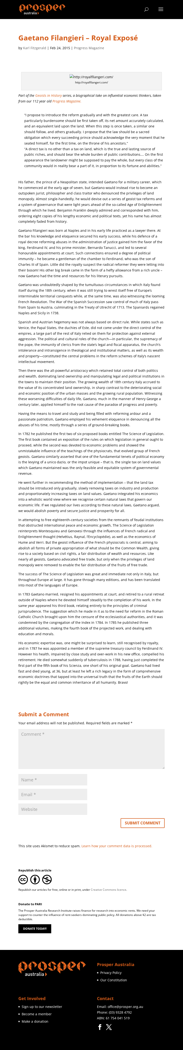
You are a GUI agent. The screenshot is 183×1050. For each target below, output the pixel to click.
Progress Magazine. (66, 101)
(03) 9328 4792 (120, 1012)
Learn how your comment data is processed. (116, 846)
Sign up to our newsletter (42, 1006)
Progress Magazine (89, 48)
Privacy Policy (111, 972)
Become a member (37, 1014)
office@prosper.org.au (125, 1006)
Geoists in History (48, 95)
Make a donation (35, 1021)
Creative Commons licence (108, 890)
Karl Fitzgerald (34, 48)
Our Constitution (113, 980)
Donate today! (34, 929)
